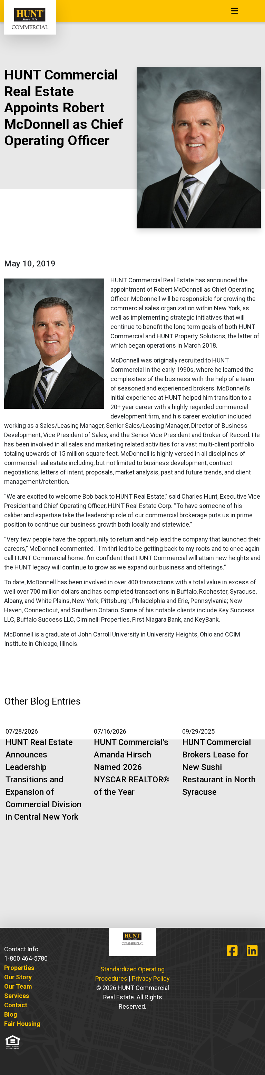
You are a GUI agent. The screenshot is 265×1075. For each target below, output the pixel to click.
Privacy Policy (151, 978)
